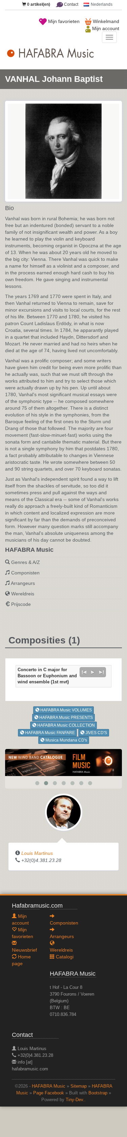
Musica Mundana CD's (65, 740)
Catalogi (64, 956)
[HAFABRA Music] (63, 762)
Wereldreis (22, 593)
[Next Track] (101, 672)
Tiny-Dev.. (76, 1099)
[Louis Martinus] (63, 812)
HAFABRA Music (48, 1086)
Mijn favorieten (63, 21)
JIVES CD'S (95, 732)
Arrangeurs (23, 583)
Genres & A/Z (25, 562)
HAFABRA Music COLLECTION (65, 725)
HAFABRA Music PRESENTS (65, 717)
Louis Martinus (37, 853)
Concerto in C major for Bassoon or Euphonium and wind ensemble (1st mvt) (47, 675)
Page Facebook (48, 1093)
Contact (70, 4)
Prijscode (21, 604)
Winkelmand (105, 21)
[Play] (93, 672)
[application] (93, 672)
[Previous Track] (84, 672)
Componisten (25, 572)
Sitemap (78, 1086)
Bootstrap (97, 1093)
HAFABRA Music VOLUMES (65, 710)
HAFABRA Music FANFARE (49, 732)
